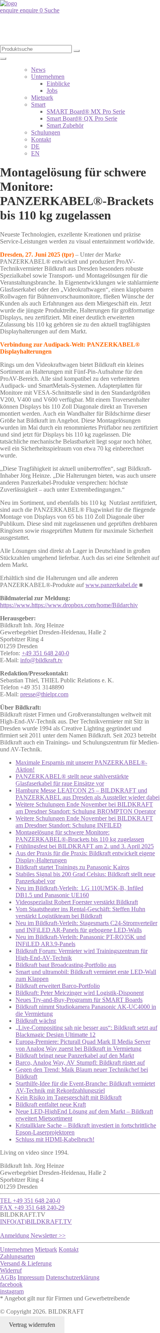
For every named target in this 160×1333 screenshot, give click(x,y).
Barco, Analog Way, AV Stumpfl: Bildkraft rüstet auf (80, 1062)
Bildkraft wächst (36, 1020)
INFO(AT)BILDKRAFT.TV (36, 1221)
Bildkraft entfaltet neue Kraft (51, 1104)
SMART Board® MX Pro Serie (86, 111)
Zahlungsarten (17, 1256)
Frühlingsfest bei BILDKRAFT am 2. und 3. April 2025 (85, 846)
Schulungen (45, 132)
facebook (11, 1284)
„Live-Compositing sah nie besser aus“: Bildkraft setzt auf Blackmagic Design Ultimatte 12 (86, 1031)
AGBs (8, 1277)
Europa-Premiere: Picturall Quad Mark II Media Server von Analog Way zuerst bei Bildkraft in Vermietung (83, 1045)
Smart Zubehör (65, 125)
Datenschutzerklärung (72, 1277)
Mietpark (42, 97)
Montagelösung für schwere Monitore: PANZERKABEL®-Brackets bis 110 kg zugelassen (80, 836)
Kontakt (41, 139)
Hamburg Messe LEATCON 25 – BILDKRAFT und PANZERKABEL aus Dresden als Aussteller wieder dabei (88, 794)
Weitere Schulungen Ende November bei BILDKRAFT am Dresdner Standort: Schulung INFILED (84, 822)
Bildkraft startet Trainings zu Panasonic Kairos (72, 867)
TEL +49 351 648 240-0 (30, 1200)
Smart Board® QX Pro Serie (82, 118)
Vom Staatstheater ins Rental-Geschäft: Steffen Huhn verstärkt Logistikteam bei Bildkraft (80, 912)
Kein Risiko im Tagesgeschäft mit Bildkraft (69, 1097)
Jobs (52, 90)
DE (35, 146)
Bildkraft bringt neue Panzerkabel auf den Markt (75, 1055)
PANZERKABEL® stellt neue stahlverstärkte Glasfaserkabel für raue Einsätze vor (72, 780)
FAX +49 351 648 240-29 (32, 1207)
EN (35, 153)
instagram (12, 1291)
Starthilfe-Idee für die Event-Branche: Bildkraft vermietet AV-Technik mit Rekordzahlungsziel (85, 1087)
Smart (38, 104)
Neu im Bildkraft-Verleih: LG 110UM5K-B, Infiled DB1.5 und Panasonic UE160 (79, 891)
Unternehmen (47, 76)
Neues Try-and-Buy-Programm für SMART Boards (79, 999)
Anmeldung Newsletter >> (33, 1235)
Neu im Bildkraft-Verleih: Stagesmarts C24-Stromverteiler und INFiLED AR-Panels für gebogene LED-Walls (86, 926)
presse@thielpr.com (44, 694)
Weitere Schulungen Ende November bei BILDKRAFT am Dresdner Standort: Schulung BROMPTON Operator (86, 808)
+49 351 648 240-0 (45, 653)
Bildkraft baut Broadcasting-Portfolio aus (66, 965)
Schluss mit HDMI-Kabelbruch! (55, 1139)
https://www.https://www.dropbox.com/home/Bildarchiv (69, 605)
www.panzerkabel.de (111, 585)
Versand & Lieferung (26, 1263)
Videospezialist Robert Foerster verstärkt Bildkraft (77, 902)
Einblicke (58, 83)
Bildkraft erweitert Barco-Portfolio (58, 985)
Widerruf (11, 1270)
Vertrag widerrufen (32, 1324)
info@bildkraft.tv (41, 660)
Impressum (30, 1277)
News (38, 69)
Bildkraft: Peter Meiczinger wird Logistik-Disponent (80, 992)
